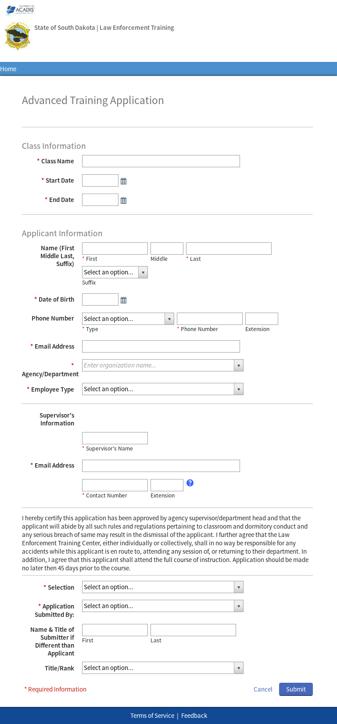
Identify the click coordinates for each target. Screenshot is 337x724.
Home (8, 69)
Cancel (263, 689)
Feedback (194, 715)
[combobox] (114, 272)
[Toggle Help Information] (190, 483)
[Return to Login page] (17, 36)
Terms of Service (152, 715)
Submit (296, 689)
